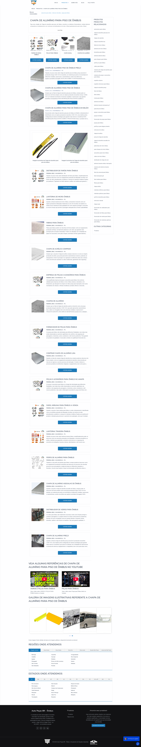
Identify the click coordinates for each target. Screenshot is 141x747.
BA (83, 679)
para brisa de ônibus (99, 109)
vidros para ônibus (98, 66)
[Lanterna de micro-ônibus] (38, 202)
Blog (82, 2)
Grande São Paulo (94, 650)
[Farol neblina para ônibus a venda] (38, 410)
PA (109, 679)
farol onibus (97, 94)
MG (38, 679)
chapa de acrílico (98, 133)
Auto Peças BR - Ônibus (43, 711)
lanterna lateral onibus (99, 56)
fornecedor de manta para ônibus (102, 216)
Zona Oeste (58, 650)
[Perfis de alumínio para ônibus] (38, 462)
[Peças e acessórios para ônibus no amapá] (38, 384)
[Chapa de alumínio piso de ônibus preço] (37, 75)
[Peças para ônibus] (52, 43)
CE (89, 679)
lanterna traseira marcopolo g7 (102, 105)
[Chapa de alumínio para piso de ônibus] (37, 95)
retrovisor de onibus (56, 13)
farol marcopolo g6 (99, 176)
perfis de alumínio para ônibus (101, 197)
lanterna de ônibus (98, 101)
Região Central (34, 650)
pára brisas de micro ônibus (101, 146)
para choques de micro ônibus (101, 149)
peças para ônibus (66, 13)
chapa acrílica (97, 186)
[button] (70, 635)
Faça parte (91, 2)
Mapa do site (70, 717)
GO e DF (96, 679)
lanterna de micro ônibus (100, 48)
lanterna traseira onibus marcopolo (103, 163)
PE (76, 679)
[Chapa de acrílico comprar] (38, 254)
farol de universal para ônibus (101, 172)
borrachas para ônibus (99, 52)
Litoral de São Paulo (106, 650)
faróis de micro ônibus (99, 45)
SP (51, 679)
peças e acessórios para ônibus (102, 112)
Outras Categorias (102, 226)
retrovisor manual (98, 200)
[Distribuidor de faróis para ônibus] (38, 176)
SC (64, 679)
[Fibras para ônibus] (38, 228)
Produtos (96, 230)
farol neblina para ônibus (100, 179)
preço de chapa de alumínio (101, 137)
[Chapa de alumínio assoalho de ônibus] (38, 488)
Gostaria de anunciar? (98, 725)
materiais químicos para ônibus (102, 193)
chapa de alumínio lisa (99, 41)
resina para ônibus (98, 98)
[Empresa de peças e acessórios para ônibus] (38, 280)
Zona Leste (82, 650)
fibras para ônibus (98, 183)
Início (56, 2)
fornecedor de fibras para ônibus (102, 213)
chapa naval (97, 204)
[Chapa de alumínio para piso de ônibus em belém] (37, 115)
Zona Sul (70, 650)
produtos (65, 2)
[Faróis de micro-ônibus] (36, 43)
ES (44, 679)
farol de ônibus (98, 91)
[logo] (34, 3)
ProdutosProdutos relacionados (100, 22)
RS (70, 679)
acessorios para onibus (46, 13)
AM (102, 679)
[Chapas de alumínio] (83, 43)
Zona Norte (46, 650)
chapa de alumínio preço (100, 87)
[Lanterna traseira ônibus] (38, 436)
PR (57, 679)
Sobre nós (74, 2)
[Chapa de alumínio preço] (38, 541)
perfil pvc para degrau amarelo (102, 126)
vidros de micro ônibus (99, 156)
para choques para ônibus (100, 59)
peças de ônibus (98, 116)
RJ (31, 679)
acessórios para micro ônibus (101, 153)
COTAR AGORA (36, 60)
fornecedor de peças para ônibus (102, 119)
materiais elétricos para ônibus (102, 190)
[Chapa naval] (68, 43)
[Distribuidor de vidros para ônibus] (38, 515)
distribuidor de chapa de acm (101, 160)
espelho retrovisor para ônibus (102, 84)
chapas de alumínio (99, 38)
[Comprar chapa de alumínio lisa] (38, 358)
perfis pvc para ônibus (99, 63)
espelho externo (98, 80)
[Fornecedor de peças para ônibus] (38, 332)
